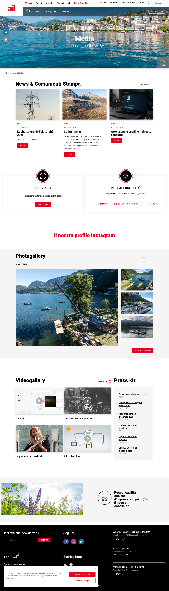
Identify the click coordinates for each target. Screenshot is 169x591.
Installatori (113, 2)
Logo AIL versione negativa (128, 438)
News (38, 11)
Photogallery (51, 11)
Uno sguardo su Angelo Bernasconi (130, 404)
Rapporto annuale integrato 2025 (127, 415)
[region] (51, 576)
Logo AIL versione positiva (128, 426)
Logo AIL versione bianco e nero (128, 449)
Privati (39, 3)
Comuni (60, 3)
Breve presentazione (129, 394)
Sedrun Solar (72, 131)
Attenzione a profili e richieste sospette (131, 133)
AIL (69, 3)
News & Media (80, 3)
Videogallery (68, 11)
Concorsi (103, 2)
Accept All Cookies (82, 575)
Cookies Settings (82, 581)
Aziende (49, 3)
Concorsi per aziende (128, 2)
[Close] (95, 569)
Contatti (141, 2)
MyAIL (30, 3)
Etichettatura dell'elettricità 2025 (35, 133)
